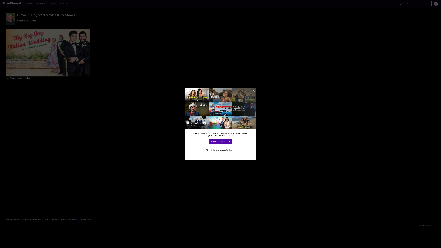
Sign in (232, 150)
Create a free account (220, 142)
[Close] (254, 91)
